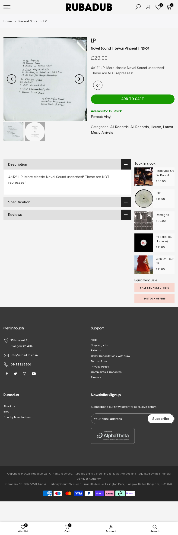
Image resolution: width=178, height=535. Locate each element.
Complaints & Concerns (106, 372)
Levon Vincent (126, 48)
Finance (96, 377)
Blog (6, 411)
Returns (96, 350)
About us (9, 406)
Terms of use (99, 361)
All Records (119, 127)
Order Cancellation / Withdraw (110, 356)
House (156, 127)
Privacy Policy (100, 366)
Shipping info (99, 345)
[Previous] (11, 79)
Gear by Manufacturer (17, 417)
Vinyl (107, 116)
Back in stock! (145, 163)
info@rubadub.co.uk (24, 355)
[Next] (79, 79)
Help (94, 339)
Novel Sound (101, 48)
